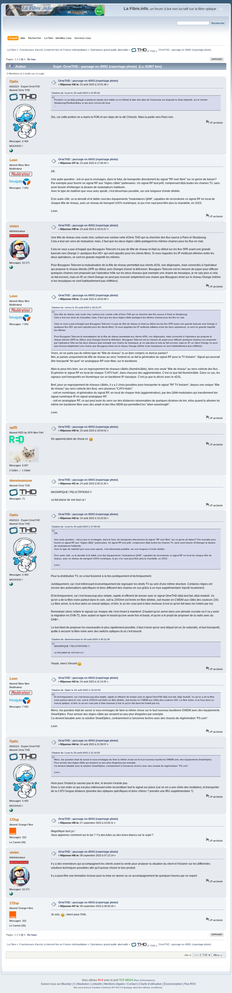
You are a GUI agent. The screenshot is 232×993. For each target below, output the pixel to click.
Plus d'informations (144, 980)
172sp (14, 819)
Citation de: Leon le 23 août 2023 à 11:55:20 (76, 93)
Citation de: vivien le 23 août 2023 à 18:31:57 (77, 307)
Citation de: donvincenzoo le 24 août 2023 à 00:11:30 (81, 639)
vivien (14, 226)
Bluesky (66, 984)
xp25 (13, 427)
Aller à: (188, 955)
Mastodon (83, 984)
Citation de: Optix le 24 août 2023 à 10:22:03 (76, 690)
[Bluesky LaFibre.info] (11, 268)
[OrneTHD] (11, 151)
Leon (13, 160)
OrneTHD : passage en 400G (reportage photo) (88, 80)
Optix (14, 81)
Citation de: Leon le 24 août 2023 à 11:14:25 (76, 752)
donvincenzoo (21, 480)
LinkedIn (96, 984)
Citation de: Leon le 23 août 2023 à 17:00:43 (76, 526)
